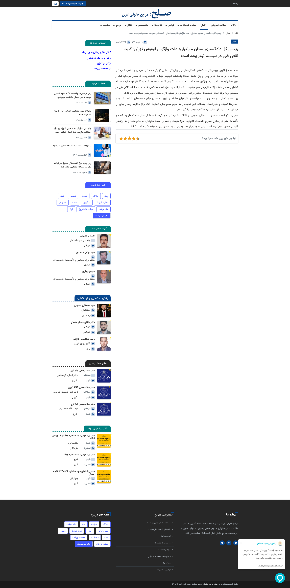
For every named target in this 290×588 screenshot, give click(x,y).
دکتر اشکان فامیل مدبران (83, 322)
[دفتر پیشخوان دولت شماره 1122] (104, 460)
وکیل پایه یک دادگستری (99, 58)
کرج (75, 414)
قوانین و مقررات (164, 569)
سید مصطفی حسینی (84, 305)
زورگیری (86, 202)
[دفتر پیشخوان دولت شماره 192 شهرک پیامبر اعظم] (104, 441)
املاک (96, 196)
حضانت (95, 537)
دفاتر (129, 25)
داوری (63, 531)
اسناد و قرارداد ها (188, 25)
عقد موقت (103, 209)
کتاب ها (158, 25)
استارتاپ (62, 202)
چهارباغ (74, 478)
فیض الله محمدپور (68, 408)
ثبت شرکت (76, 531)
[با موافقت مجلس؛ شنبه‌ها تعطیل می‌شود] (102, 150)
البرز (76, 464)
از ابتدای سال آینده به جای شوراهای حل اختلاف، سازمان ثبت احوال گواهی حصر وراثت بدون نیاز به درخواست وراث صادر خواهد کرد (72, 130)
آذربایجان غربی (82, 343)
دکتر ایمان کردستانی (67, 375)
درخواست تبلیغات (163, 543)
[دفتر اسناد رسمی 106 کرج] (104, 409)
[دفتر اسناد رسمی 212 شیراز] (104, 376)
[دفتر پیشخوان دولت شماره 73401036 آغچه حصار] (104, 476)
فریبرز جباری (88, 271)
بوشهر (87, 264)
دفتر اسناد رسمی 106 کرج (83, 404)
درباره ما (167, 563)
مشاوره (106, 25)
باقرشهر (86, 332)
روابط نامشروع (86, 209)
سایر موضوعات (101, 216)
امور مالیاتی (103, 531)
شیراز (74, 380)
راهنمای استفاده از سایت (160, 529)
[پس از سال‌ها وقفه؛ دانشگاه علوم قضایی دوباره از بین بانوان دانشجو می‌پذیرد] (102, 98)
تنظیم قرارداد (102, 202)
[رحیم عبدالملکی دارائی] (104, 344)
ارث (71, 209)
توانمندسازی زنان (102, 68)
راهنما (235, 3)
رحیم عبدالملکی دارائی (84, 339)
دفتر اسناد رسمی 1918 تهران (81, 387)
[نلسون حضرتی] (104, 241)
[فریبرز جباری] (104, 276)
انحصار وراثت (78, 537)
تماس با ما (166, 536)
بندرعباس (73, 443)
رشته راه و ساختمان (79, 240)
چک (106, 196)
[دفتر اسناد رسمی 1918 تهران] (104, 392)
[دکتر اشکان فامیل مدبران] (104, 327)
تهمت (84, 196)
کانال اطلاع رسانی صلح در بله (96, 52)
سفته (74, 202)
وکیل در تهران (104, 63)
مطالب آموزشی (218, 25)
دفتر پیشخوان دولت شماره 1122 (79, 455)
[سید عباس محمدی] (104, 257)
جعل (90, 531)
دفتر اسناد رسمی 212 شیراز (82, 370)
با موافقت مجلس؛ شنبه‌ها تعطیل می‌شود (72, 146)
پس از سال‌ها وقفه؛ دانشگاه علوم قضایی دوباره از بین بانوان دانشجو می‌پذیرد (72, 95)
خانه (233, 25)
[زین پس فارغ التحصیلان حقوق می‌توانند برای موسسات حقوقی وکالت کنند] (102, 167)
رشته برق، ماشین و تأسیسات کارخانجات (74, 260)
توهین (73, 196)
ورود (55, 3)
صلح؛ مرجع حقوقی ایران (208, 584)
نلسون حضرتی (87, 236)
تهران (87, 245)
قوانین (171, 25)
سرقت (94, 524)
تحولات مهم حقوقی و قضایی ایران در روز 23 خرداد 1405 (72, 112)
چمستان (86, 315)
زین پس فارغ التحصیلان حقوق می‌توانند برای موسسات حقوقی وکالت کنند (72, 165)
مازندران (85, 310)
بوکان (87, 349)
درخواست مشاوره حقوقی (159, 556)
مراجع (119, 25)
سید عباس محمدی (85, 252)
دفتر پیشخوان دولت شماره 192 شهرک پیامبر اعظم (73, 437)
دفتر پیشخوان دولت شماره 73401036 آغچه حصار (74, 472)
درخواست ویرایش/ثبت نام (73, 3)
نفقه (62, 196)
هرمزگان (74, 448)
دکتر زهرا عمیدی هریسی (65, 392)
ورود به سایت (164, 549)
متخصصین (143, 25)
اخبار (203, 25)
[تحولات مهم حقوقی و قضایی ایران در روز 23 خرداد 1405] (102, 115)
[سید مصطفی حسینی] (104, 310)
